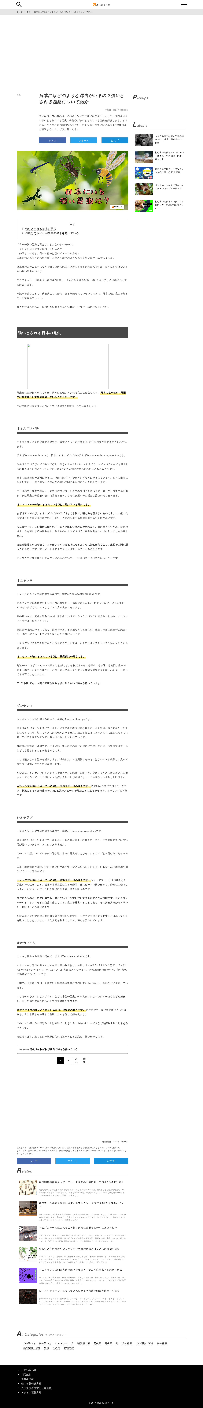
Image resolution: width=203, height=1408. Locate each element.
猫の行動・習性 (31, 1347)
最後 (84, 1060)
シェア (52, 140)
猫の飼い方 (45, 1343)
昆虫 (19, 94)
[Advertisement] (101, 44)
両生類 (108, 1343)
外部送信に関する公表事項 (36, 1388)
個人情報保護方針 (31, 1383)
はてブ (115, 140)
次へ (76, 1060)
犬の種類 (127, 1343)
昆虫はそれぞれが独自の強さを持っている (52, 233)
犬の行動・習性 (144, 1343)
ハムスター (61, 1343)
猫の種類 (162, 1343)
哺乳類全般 (83, 1343)
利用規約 (26, 1374)
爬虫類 (97, 1343)
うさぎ (56, 1347)
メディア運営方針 (31, 1392)
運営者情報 (27, 1379)
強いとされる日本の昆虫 (40, 228)
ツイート (84, 140)
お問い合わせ (28, 1370)
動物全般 (69, 1347)
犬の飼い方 (29, 1343)
